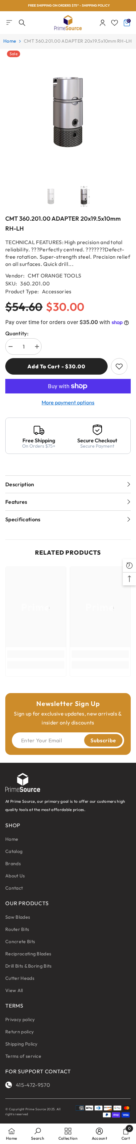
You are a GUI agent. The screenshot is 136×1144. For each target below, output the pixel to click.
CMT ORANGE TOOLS (54, 275)
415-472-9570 (33, 1085)
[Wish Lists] (114, 22)
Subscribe (103, 740)
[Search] (22, 23)
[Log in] (102, 22)
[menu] (9, 22)
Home (9, 41)
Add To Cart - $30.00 (56, 366)
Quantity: (16, 333)
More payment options (68, 402)
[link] (35, 654)
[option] (68, 5)
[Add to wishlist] (119, 366)
